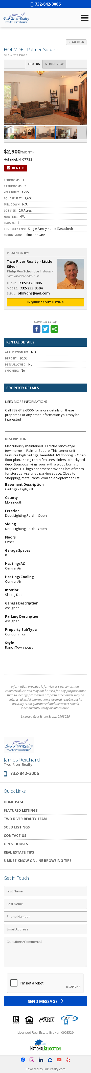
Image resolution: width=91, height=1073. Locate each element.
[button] (82, 76)
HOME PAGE (14, 802)
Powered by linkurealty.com (45, 1069)
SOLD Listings (17, 827)
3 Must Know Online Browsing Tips (38, 860)
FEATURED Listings (21, 810)
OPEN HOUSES (16, 843)
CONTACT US (15, 835)
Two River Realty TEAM (25, 818)
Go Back (77, 42)
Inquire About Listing (45, 302)
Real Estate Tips (19, 852)
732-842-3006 (47, 4)
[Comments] (45, 967)
